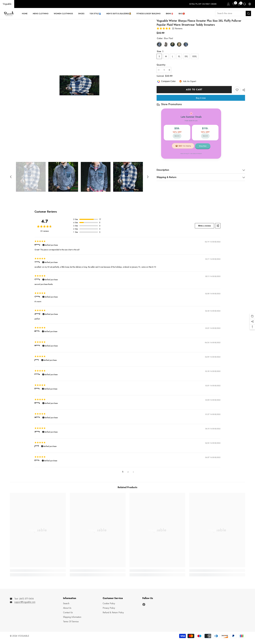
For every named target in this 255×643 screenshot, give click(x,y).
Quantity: (161, 64)
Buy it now (201, 98)
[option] (79, 85)
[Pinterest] (144, 604)
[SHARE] (242, 90)
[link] (38, 570)
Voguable (7, 3)
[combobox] (230, 13)
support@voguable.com (24, 602)
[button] (11, 177)
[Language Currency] (249, 4)
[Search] (233, 13)
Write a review (204, 226)
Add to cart (194, 89)
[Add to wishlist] (237, 90)
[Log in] (228, 4)
